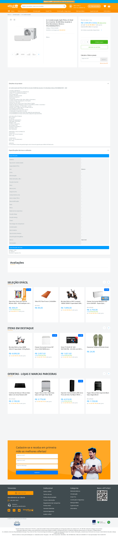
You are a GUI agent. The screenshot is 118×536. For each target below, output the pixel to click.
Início (9, 14)
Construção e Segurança (64, 11)
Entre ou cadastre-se (79, 7)
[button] (59, 83)
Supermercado (94, 11)
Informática (107, 11)
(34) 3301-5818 (14, 500)
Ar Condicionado (26, 14)
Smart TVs (48, 11)
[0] (109, 6)
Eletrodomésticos (23, 11)
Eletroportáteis (80, 11)
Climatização (36, 11)
